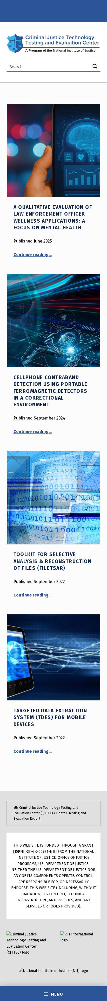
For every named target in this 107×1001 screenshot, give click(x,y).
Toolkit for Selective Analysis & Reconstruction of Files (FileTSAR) (53, 561)
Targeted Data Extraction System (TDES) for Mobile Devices (50, 717)
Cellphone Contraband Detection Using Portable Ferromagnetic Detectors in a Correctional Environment (51, 391)
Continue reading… (33, 254)
